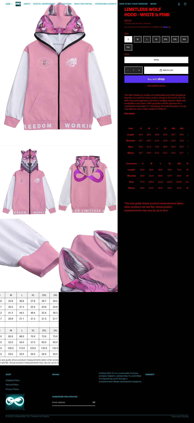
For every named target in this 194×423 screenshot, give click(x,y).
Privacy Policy (12, 389)
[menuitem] (153, 4)
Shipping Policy (13, 380)
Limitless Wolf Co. (22, 416)
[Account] (179, 4)
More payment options (156, 86)
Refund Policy (12, 384)
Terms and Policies (179, 416)
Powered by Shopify (40, 416)
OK (94, 402)
